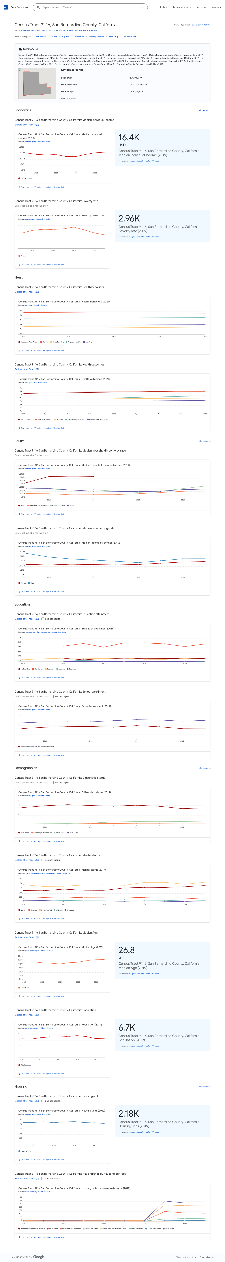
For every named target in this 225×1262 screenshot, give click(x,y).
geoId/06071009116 (201, 25)
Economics (40, 36)
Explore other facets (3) (27, 860)
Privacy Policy (206, 1257)
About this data (43, 141)
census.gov (30, 141)
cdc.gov (28, 305)
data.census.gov (43, 632)
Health (54, 36)
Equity (65, 36)
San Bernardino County (35, 30)
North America (82, 30)
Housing (113, 36)
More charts (204, 110)
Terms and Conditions (186, 1257)
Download (25, 187)
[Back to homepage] (6, 7)
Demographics (96, 36)
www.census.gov (68, 98)
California (53, 30)
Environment (129, 36)
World (94, 30)
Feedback (216, 7)
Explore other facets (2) (27, 124)
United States (66, 30)
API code (37, 187)
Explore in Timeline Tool (54, 187)
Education (79, 36)
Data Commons (19, 7)
